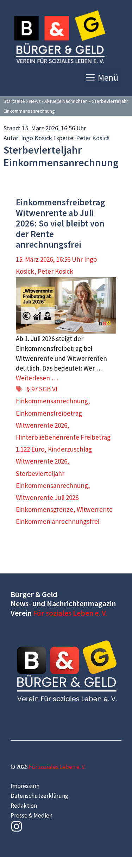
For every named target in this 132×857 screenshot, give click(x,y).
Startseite (14, 101)
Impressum (25, 786)
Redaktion (24, 805)
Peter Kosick (93, 138)
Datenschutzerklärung (39, 796)
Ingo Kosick (36, 138)
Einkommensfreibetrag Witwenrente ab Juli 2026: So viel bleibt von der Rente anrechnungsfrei (60, 223)
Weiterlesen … (37, 378)
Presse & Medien (31, 815)
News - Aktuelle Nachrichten (58, 101)
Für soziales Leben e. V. (70, 613)
